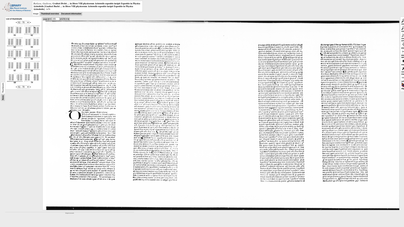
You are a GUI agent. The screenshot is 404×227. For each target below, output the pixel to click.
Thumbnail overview (50, 14)
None (3, 97)
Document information (71, 14)
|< (49, 19)
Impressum (69, 213)
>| (68, 19)
